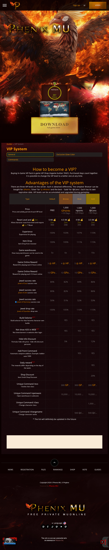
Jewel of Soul (22, 283)
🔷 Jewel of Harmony (22, 302)
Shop (72, 469)
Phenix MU (53, 486)
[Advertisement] (54, 442)
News (10, 469)
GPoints (26, 189)
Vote (84, 469)
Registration (27, 469)
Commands (13, 159)
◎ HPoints (45, 189)
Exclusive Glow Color (66, 154)
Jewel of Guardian (23, 311)
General (11, 154)
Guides (9, 144)
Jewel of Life (22, 293)
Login (97, 5)
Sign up (76, 5)
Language (58, 523)
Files (43, 469)
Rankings (58, 469)
